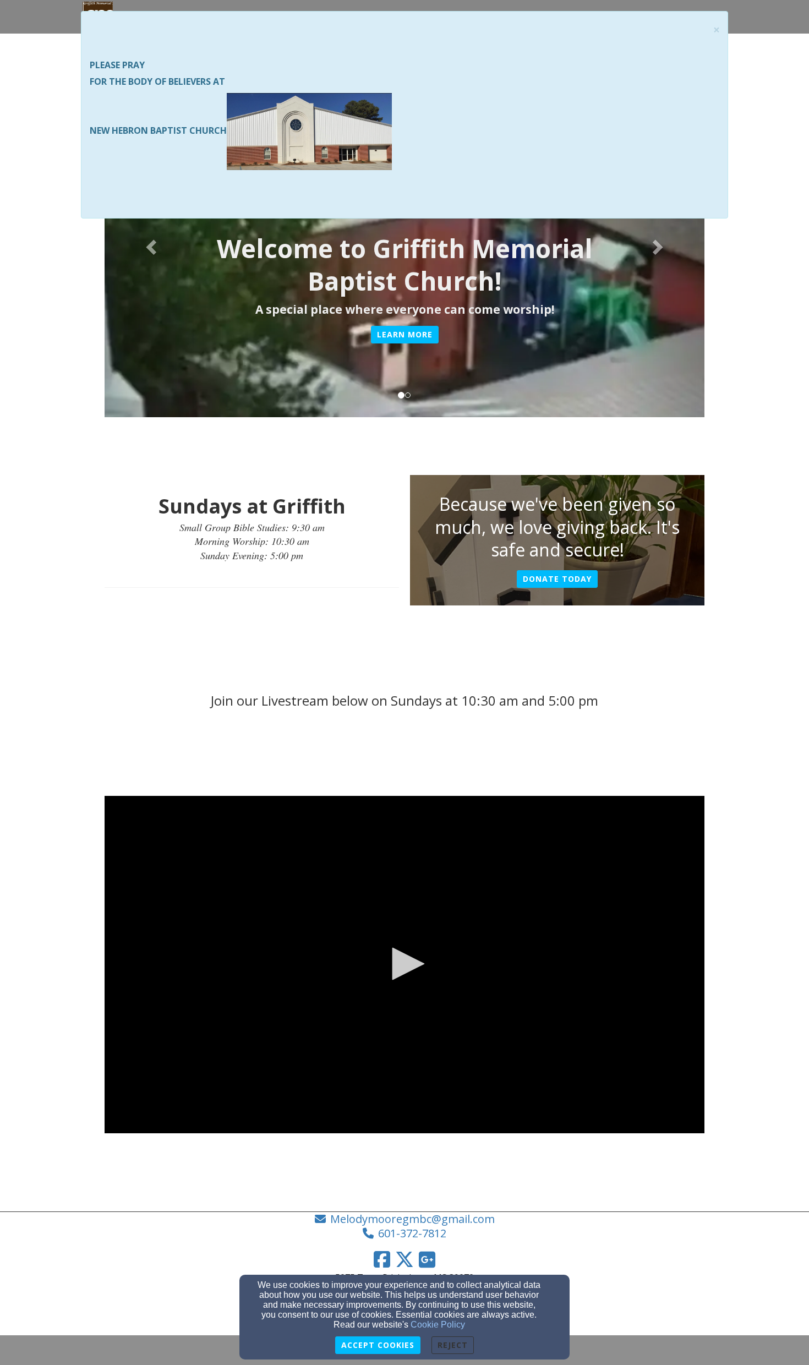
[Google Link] (427, 1259)
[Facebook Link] (382, 1259)
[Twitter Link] (404, 1259)
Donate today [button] (557, 579)
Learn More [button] (405, 334)
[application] (404, 964)
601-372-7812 (412, 1233)
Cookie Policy (438, 1324)
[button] (150, 243)
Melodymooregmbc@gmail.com (412, 1218)
